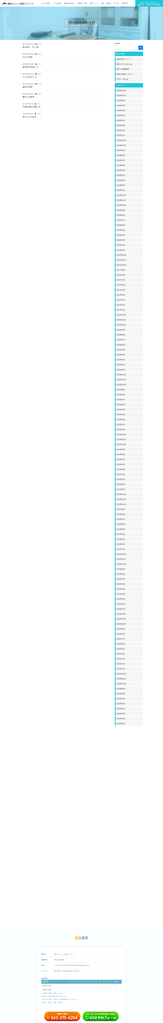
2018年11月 (121, 200)
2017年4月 (121, 295)
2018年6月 (121, 225)
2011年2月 (121, 664)
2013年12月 (121, 494)
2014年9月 (121, 449)
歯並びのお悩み (69, 3)
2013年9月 (121, 509)
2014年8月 (121, 454)
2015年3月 (121, 419)
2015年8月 (121, 395)
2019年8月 (121, 155)
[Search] (140, 48)
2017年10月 (121, 265)
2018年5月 (121, 230)
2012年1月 (121, 609)
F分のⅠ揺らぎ (122, 79)
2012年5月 (121, 589)
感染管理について (124, 59)
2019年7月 (121, 160)
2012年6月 (121, 584)
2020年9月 (121, 100)
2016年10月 (121, 325)
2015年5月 (121, 410)
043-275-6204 (59, 960)
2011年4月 (121, 654)
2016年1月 (121, 370)
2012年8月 (121, 574)
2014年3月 (121, 479)
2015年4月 (121, 415)
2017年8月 (121, 275)
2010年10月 (121, 684)
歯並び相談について (125, 74)
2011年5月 (121, 649)
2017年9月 (121, 270)
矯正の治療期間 (123, 69)
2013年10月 (121, 504)
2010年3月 (121, 719)
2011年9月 (121, 629)
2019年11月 (121, 140)
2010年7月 (121, 699)
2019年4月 (121, 175)
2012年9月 (121, 569)
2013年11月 (121, 499)
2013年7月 (121, 519)
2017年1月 (121, 310)
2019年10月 (121, 145)
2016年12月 (121, 315)
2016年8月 (121, 335)
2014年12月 (121, 434)
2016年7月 (121, 340)
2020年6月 (121, 110)
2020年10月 (121, 95)
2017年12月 (121, 255)
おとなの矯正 (45, 3)
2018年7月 (121, 220)
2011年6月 (121, 644)
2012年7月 (121, 579)
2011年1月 (121, 669)
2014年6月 (121, 464)
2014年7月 (121, 459)
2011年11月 (121, 619)
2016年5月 (121, 350)
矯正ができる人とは (125, 64)
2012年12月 (121, 554)
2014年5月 (121, 469)
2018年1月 (121, 250)
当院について (94, 3)
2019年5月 (121, 170)
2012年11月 (121, 559)
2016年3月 (121, 360)
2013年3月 (121, 539)
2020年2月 (121, 130)
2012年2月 (121, 604)
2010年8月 (121, 694)
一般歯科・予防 (82, 3)
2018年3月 (121, 240)
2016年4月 (121, 355)
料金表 (108, 3)
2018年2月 (121, 245)
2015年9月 (121, 390)
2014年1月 (121, 489)
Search (117, 43)
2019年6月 (121, 165)
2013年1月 (121, 549)
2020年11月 (121, 90)
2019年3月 (121, 180)
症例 (102, 3)
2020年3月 (121, 125)
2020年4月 (121, 120)
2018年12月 (121, 195)
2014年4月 (121, 474)
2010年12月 (121, 674)
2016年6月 (121, 345)
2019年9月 (121, 150)
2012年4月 (121, 594)
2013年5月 (121, 529)
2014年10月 (121, 444)
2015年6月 (121, 405)
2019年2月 (121, 185)
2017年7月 (121, 280)
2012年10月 (121, 564)
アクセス (116, 3)
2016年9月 (121, 330)
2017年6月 (121, 285)
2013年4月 (121, 534)
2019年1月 (121, 190)
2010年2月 (121, 724)
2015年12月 (121, 375)
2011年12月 (121, 614)
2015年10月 (121, 385)
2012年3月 (121, 599)
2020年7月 (121, 105)
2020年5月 (121, 115)
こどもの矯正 (57, 3)
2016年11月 (121, 320)
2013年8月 (121, 514)
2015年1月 (121, 429)
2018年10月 (121, 205)
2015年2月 (121, 424)
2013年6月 (121, 524)
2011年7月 (121, 639)
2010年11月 (121, 679)
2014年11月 (121, 439)
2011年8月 (121, 634)
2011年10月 (121, 624)
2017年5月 (121, 290)
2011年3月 (121, 659)
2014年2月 (121, 484)
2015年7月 (121, 400)
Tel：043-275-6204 (150, 4)
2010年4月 (121, 714)
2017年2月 (121, 305)
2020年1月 (121, 135)
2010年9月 (121, 689)
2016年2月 (121, 365)
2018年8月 (121, 215)
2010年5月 (121, 709)
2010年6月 (121, 704)
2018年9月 (121, 210)
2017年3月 (121, 300)
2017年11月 (121, 260)
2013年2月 (121, 544)
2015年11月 (121, 380)
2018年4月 (121, 235)
